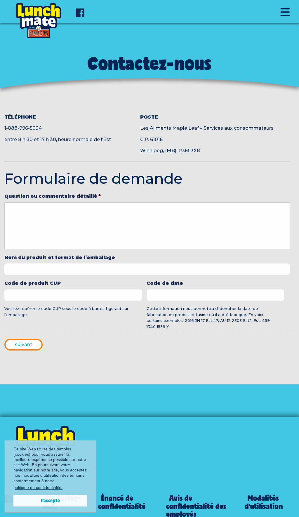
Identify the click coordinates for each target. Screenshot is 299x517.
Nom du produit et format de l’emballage (59, 257)
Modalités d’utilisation (264, 501)
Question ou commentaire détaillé (52, 196)
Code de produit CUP (32, 283)
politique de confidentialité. (37, 487)
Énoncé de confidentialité (122, 501)
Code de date (165, 283)
